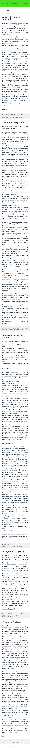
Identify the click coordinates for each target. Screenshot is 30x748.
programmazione (16, 114)
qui (21, 688)
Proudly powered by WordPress (9, 746)
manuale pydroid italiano (17, 116)
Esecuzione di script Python (12, 336)
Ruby (12, 329)
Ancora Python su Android (11, 18)
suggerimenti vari (16, 544)
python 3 (17, 615)
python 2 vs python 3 (10, 615)
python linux (4, 546)
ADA (22, 328)
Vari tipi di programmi (13, 122)
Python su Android (11, 622)
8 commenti (17, 742)
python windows (11, 546)
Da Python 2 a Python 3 (14, 551)
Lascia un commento (18, 117)
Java (25, 328)
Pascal (3, 329)
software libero (9, 117)
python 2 (4, 615)
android (23, 114)
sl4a (3, 736)
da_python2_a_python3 (8, 609)
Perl (6, 329)
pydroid (4, 109)
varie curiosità (16, 328)
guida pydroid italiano (7, 116)
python (3, 117)
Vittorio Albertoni (9, 3)
